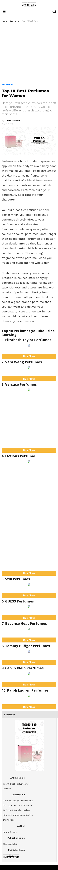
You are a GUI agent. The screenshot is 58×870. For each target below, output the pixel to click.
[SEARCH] (54, 11)
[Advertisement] (29, 52)
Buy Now (29, 356)
